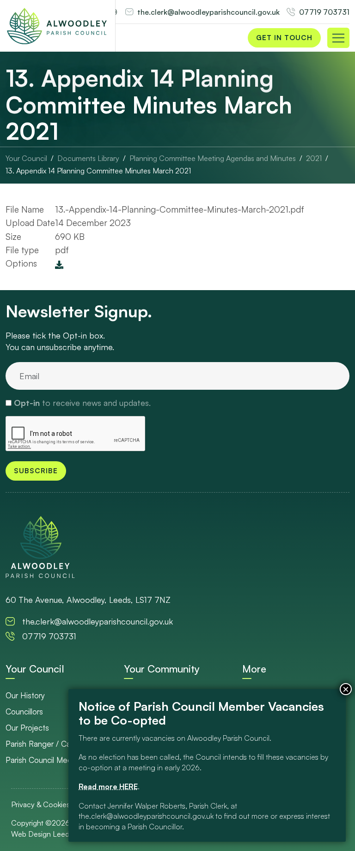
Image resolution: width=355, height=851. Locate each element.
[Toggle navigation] (338, 38)
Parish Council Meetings (47, 760)
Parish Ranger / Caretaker (50, 744)
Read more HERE (108, 786)
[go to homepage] (40, 547)
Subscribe (36, 470)
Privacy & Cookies (40, 804)
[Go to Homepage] (57, 26)
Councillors (24, 711)
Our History (25, 695)
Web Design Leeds (42, 834)
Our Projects (27, 727)
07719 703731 (324, 12)
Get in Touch (284, 37)
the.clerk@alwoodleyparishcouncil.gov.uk (208, 12)
